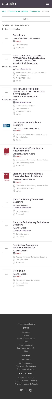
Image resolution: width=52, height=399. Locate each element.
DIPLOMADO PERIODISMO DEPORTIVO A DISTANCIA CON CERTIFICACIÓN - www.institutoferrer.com (29, 93)
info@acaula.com (27, 324)
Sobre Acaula (26, 360)
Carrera (26, 335)
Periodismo (35, 11)
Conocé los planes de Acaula (26, 384)
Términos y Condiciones (26, 366)
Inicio (4, 11)
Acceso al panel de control (26, 381)
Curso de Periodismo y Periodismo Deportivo (31, 223)
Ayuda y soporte (26, 363)
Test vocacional (26, 345)
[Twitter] (21, 390)
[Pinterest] (31, 390)
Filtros (26, 19)
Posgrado (26, 332)
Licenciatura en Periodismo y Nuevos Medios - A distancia (28, 175)
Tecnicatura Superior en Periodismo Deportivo (25, 246)
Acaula (9, 4)
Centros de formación (26, 348)
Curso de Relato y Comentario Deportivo (28, 200)
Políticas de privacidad (26, 369)
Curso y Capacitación (26, 339)
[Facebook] (26, 390)
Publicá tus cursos (26, 378)
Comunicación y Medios (18, 11)
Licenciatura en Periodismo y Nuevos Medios (28, 149)
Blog (26, 351)
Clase (26, 342)
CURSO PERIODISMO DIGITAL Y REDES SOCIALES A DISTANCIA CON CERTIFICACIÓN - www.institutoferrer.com (29, 59)
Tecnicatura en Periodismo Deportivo (27, 123)
